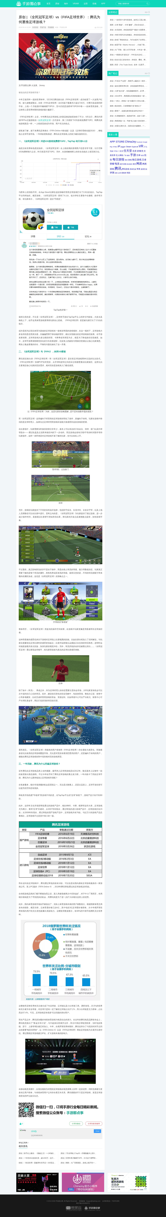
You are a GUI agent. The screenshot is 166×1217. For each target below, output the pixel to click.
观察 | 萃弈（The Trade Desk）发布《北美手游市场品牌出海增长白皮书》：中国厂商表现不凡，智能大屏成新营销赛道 (128, 65)
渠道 (126, 160)
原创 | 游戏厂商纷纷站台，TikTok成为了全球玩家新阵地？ (128, 40)
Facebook (139, 142)
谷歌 (116, 173)
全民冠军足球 (44, 120)
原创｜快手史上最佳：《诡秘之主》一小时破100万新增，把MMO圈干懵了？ (37, 1153)
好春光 (140, 151)
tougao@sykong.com (93, 1201)
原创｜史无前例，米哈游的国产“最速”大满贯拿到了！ (128, 30)
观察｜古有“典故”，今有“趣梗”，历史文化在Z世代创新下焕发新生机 (128, 25)
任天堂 (128, 150)
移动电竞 (129, 164)
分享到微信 (76, 1124)
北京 (134, 151)
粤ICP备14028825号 (83, 1203)
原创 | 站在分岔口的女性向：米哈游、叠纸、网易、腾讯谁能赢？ (128, 60)
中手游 (116, 151)
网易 (139, 163)
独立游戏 (136, 159)
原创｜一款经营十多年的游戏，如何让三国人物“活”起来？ (128, 20)
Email (97, 1131)
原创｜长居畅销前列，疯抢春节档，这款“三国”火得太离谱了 (128, 116)
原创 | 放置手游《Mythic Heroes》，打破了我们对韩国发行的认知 (128, 45)
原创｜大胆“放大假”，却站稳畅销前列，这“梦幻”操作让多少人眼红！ (128, 91)
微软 (128, 155)
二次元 (120, 151)
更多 (146, 12)
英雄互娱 (133, 169)
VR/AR (76, 4)
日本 (138, 155)
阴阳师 (124, 173)
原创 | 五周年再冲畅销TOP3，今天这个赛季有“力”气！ (79, 1158)
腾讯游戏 (125, 169)
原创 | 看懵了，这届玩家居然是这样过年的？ (127, 111)
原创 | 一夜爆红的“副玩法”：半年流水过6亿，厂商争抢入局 (128, 55)
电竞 (117, 163)
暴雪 (142, 155)
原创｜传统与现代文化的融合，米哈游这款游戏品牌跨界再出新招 (128, 35)
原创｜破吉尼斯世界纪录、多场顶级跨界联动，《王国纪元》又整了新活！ (128, 86)
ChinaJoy (130, 141)
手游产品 (43, 27)
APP (103, 4)
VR (141, 146)
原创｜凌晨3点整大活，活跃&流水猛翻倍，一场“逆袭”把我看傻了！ (128, 126)
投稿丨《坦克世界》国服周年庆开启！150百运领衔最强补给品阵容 (37, 1163)
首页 (48, 4)
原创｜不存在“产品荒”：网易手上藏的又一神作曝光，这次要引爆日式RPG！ (128, 81)
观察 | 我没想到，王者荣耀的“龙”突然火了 (125, 106)
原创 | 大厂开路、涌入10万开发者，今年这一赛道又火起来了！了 (128, 50)
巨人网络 (119, 155)
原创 (57, 4)
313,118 (99, 27)
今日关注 (35, 27)
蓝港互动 (144, 169)
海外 (66, 4)
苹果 (138, 169)
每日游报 (118, 159)
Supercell (135, 147)
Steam (128, 147)
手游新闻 (51, 27)
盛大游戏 (123, 164)
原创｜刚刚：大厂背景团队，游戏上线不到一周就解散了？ (79, 1163)
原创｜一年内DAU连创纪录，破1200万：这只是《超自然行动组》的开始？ (37, 1158)
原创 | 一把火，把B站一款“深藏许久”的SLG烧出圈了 (128, 101)
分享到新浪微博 (94, 1124)
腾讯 (118, 168)
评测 (112, 172)
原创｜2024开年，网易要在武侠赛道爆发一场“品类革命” (128, 96)
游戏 (130, 160)
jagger (123, 147)
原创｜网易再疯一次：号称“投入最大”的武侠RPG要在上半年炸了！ (128, 121)
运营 (86, 4)
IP (119, 146)
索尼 (134, 164)
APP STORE (117, 141)
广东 (125, 155)
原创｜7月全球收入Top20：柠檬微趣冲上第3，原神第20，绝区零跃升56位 (79, 1153)
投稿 (94, 4)
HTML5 (115, 147)
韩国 (128, 173)
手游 (133, 155)
